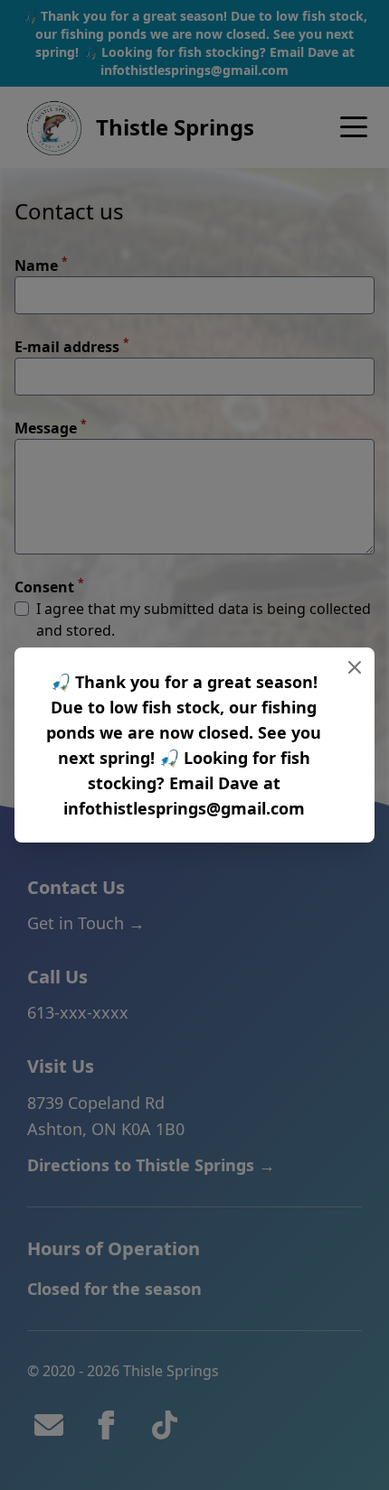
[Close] (355, 667)
